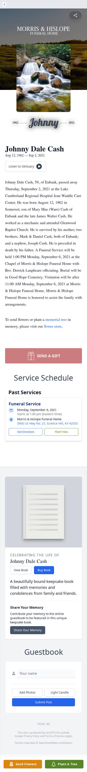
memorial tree (56, 319)
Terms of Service (55, 736)
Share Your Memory (28, 630)
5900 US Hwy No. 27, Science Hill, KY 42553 (47, 423)
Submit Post (43, 702)
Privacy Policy (31, 736)
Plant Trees (61, 432)
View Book (21, 570)
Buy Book (44, 570)
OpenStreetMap (48, 743)
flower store (53, 326)
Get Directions (25, 432)
